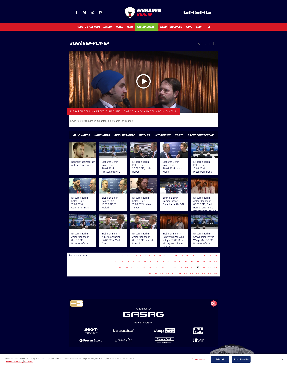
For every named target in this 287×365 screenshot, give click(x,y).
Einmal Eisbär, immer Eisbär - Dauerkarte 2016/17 (173, 201)
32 (180, 261)
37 (210, 261)
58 (161, 273)
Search (209, 27)
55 (215, 267)
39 (120, 267)
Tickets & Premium (88, 26)
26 (145, 261)
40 (126, 267)
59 (167, 273)
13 (176, 255)
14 (181, 255)
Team (130, 26)
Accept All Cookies (241, 359)
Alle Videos (81, 135)
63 (191, 273)
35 (198, 261)
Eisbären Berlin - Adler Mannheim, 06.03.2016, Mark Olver (111, 238)
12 (170, 255)
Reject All (220, 359)
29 (162, 261)
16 (193, 255)
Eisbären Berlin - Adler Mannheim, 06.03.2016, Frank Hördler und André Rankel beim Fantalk (204, 204)
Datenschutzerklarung (14, 362)
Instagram (100, 12)
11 (165, 255)
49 (180, 267)
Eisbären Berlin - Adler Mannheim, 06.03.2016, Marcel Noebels (142, 238)
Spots (179, 135)
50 (186, 267)
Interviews (163, 135)
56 (150, 273)
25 (139, 261)
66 (209, 273)
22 (121, 261)
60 (173, 273)
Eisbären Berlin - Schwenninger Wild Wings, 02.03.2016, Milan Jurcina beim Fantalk (173, 240)
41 (132, 267)
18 (204, 255)
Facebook (76, 12)
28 (156, 261)
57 (156, 273)
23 (127, 261)
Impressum (28, 362)
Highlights (102, 135)
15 (187, 255)
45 (156, 267)
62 (185, 273)
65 (203, 273)
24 (133, 261)
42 (138, 267)
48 (174, 267)
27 (151, 261)
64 (197, 273)
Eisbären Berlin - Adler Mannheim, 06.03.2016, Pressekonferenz (80, 238)
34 (192, 261)
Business (176, 26)
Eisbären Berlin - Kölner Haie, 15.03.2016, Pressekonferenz (202, 166)
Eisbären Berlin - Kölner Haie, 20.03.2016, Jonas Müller (172, 166)
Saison (107, 26)
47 (168, 267)
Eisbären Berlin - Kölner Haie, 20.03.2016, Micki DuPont (141, 166)
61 (179, 273)
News (119, 26)
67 (215, 273)
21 (116, 261)
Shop (199, 26)
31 (175, 261)
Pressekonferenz (201, 135)
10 (159, 255)
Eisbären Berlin (143, 12)
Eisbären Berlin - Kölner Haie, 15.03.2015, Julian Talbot (141, 202)
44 (150, 267)
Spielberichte (124, 135)
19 (209, 255)
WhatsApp (92, 12)
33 (186, 261)
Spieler (144, 135)
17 (198, 255)
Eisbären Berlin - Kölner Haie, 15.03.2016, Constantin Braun (80, 202)
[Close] (282, 359)
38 (215, 261)
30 (168, 261)
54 (209, 267)
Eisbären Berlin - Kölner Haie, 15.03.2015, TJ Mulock (111, 202)
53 (204, 267)
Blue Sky (84, 12)
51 (192, 267)
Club (163, 26)
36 (204, 261)
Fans (189, 26)
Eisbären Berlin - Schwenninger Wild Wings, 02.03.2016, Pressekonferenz (203, 238)
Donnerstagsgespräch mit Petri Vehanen (83, 163)
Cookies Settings (199, 359)
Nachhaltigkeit (147, 26)
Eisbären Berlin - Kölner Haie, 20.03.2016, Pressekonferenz (111, 166)
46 (162, 267)
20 (215, 255)
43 (144, 267)
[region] (143, 359)
